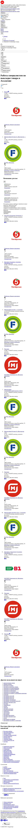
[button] (2, 29)
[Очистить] (3, 49)
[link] (3, 26)
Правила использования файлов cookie (10, 11)
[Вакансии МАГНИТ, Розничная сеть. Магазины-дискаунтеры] (15, 568)
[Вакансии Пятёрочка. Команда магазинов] (15, 111)
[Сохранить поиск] (2, 53)
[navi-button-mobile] (2, 33)
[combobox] (7, 46)
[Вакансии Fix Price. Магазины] (15, 153)
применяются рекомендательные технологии (13, 811)
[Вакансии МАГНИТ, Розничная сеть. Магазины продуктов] (15, 365)
